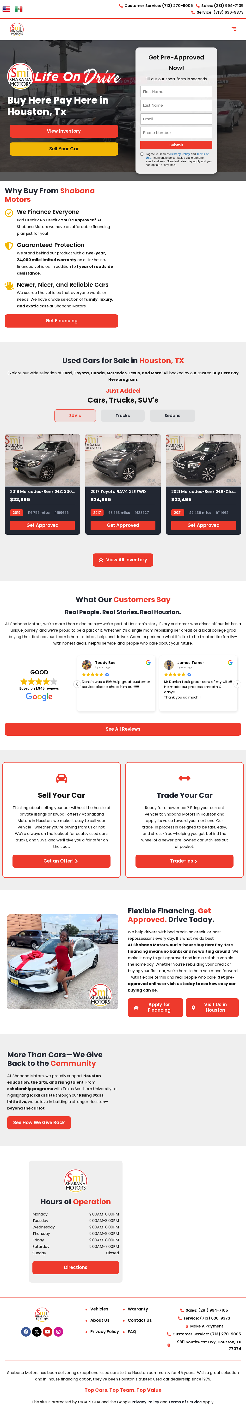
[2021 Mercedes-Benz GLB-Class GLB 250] (203, 484)
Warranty (138, 1309)
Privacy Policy (180, 154)
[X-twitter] (37, 1331)
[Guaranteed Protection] (9, 246)
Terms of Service (185, 1402)
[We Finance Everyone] (9, 213)
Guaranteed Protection (51, 245)
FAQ (132, 1331)
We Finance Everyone (48, 212)
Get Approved (42, 525)
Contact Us (140, 1320)
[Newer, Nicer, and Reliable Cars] (9, 286)
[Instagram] (58, 1331)
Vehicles (99, 1309)
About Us (100, 1320)
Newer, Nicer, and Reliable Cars (63, 285)
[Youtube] (47, 1331)
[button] (237, 684)
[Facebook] (26, 1331)
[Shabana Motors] (17, 29)
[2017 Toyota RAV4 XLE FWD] (122, 484)
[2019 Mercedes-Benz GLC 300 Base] (42, 484)
